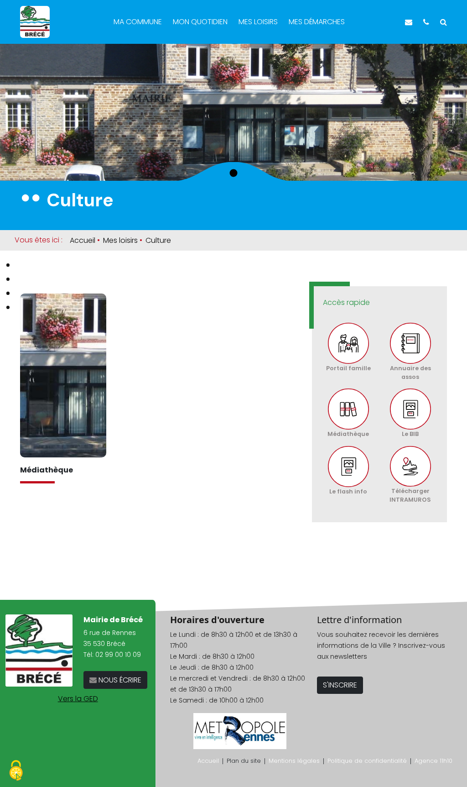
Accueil (82, 240)
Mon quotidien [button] (201, 21)
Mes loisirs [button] (259, 21)
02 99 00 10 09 (118, 654)
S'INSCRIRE (340, 685)
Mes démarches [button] (318, 21)
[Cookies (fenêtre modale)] (16, 771)
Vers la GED (78, 698)
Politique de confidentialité (367, 761)
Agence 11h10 (433, 761)
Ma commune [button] (139, 21)
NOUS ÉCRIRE (119, 680)
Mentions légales (294, 761)
